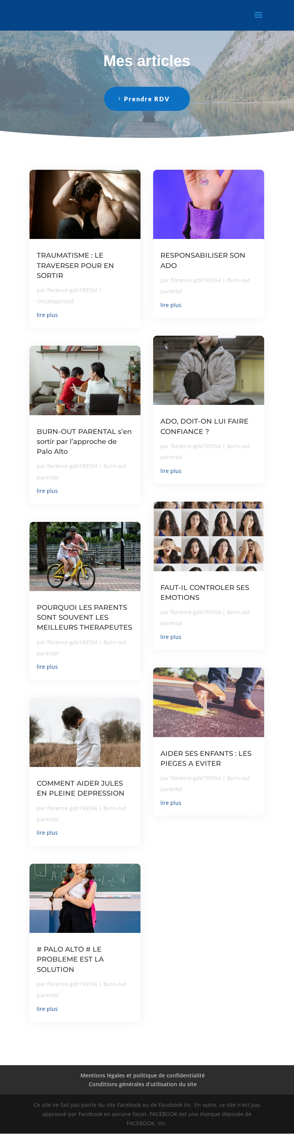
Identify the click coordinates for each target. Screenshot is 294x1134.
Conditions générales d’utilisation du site (143, 1084)
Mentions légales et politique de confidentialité (142, 1075)
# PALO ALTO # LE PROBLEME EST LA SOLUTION (70, 959)
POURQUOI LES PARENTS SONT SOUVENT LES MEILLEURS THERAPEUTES (84, 617)
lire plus (47, 314)
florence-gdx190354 (72, 290)
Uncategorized (55, 301)
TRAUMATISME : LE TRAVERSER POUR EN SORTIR (75, 265)
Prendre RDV (147, 98)
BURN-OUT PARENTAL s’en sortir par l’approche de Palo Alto (84, 441)
